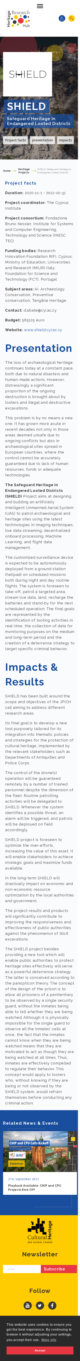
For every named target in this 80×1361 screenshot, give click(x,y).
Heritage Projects (24, 171)
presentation (42, 140)
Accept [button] (40, 1350)
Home (7, 170)
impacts (65, 140)
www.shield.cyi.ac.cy (43, 330)
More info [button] (48, 1340)
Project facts (15, 140)
